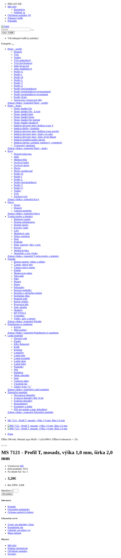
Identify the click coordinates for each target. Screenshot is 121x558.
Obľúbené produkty (17, 551)
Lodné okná (20, 361)
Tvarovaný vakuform (24, 145)
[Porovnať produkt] (5, 445)
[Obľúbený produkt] (2, 445)
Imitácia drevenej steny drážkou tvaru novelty (36, 131)
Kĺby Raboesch (21, 344)
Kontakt (12, 506)
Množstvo (6, 490)
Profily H (18, 77)
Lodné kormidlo (22, 358)
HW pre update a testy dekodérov (30, 409)
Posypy (17, 247)
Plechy (17, 168)
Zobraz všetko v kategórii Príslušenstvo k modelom (33, 332)
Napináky (19, 366)
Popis (10, 434)
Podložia (18, 242)
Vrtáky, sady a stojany (25, 318)
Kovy (10, 151)
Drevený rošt (20, 338)
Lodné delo (19, 355)
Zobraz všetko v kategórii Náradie (24, 321)
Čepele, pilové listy (23, 264)
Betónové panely (22, 219)
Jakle (16, 156)
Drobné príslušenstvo (24, 222)
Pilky (16, 279)
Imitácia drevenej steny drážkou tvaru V (34, 125)
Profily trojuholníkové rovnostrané (31, 94)
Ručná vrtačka (21, 301)
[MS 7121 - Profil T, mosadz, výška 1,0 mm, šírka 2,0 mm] (37, 425)
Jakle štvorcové (21, 66)
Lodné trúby (20, 364)
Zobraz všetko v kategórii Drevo (24, 213)
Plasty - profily (15, 49)
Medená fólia (20, 159)
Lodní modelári (15, 335)
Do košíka (7, 494)
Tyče (16, 54)
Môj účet (12, 545)
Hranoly (18, 51)
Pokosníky (19, 287)
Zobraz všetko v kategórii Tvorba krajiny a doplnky (33, 256)
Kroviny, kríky (21, 227)
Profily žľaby (20, 97)
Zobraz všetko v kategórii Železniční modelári (30, 412)
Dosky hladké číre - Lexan (27, 111)
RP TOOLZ (20, 313)
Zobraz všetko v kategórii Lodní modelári (28, 389)
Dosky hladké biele (23, 114)
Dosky (17, 205)
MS (22, 466)
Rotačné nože (20, 298)
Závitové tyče (20, 196)
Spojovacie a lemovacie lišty (28, 100)
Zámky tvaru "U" (22, 386)
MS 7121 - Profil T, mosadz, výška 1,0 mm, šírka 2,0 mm (36, 420)
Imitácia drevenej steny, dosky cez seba (33, 134)
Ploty (16, 239)
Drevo (11, 202)
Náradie (11, 259)
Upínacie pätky (21, 381)
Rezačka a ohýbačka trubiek (28, 293)
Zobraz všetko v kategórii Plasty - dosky (28, 148)
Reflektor (18, 372)
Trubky (17, 57)
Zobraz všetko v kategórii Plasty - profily (28, 103)
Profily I (18, 74)
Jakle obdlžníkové (23, 68)
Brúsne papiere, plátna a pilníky (29, 261)
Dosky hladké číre (23, 108)
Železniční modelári (17, 392)
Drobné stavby (21, 225)
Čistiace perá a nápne (24, 267)
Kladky (17, 341)
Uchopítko (19, 315)
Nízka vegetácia (22, 236)
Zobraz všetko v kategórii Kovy (23, 199)
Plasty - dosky (15, 105)
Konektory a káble (23, 406)
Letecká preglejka (23, 210)
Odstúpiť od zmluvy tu (19, 530)
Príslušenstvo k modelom (20, 324)
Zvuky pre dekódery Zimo (21, 524)
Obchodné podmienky (19, 509)
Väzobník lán (20, 384)
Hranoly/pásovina (23, 154)
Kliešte (17, 270)
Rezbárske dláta (22, 296)
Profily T (18, 83)
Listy (16, 230)
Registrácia (19, 9)
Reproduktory (21, 403)
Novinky (12, 554)
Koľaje (17, 327)
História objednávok (18, 548)
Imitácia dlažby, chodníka (26, 128)
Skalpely (18, 310)
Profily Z (18, 86)
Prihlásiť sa (19, 12)
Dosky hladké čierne (24, 117)
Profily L (18, 80)
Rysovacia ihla (21, 304)
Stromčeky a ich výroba (25, 253)
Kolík (17, 347)
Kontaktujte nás (15, 527)
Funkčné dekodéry (23, 401)
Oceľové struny (21, 165)
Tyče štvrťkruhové (23, 63)
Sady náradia (20, 307)
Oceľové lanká (21, 162)
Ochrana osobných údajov (21, 512)
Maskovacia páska (23, 273)
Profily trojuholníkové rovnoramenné (32, 91)
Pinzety (17, 281)
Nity (16, 369)
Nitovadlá (19, 276)
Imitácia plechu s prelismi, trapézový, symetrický (38, 142)
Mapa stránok (14, 533)
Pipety (17, 284)
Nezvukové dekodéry (24, 395)
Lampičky (19, 352)
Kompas (18, 349)
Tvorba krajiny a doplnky (20, 216)
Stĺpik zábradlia (21, 375)
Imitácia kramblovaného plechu (29, 139)
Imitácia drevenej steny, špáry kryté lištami (35, 137)
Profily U (18, 71)
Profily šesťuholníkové (25, 88)
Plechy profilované (23, 171)
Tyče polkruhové (22, 60)
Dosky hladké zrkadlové (26, 122)
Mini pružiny (20, 330)
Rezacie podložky (23, 290)
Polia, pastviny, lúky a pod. (27, 244)
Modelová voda (21, 233)
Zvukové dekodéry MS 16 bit (28, 398)
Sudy (16, 378)
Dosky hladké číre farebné (27, 120)
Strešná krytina (21, 250)
